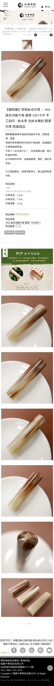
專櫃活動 (17, 640)
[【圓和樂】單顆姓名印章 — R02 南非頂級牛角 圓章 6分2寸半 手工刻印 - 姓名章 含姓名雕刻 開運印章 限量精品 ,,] (27, 290)
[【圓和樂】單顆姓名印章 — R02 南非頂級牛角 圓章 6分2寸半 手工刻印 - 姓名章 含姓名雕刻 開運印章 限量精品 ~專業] (27, 101)
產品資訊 (37, 640)
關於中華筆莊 (10, 644)
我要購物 (9, 232)
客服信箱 (25, 660)
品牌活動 (27, 640)
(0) (48, 7)
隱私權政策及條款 (10, 660)
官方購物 (34, 644)
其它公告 (47, 640)
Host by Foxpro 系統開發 (38, 680)
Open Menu (5, 6)
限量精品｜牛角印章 (15, 28)
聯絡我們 (46, 644)
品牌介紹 (23, 644)
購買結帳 (20, 232)
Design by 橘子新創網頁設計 (14, 680)
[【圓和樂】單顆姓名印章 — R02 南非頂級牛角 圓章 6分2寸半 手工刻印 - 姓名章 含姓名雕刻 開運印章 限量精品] (27, 49)
